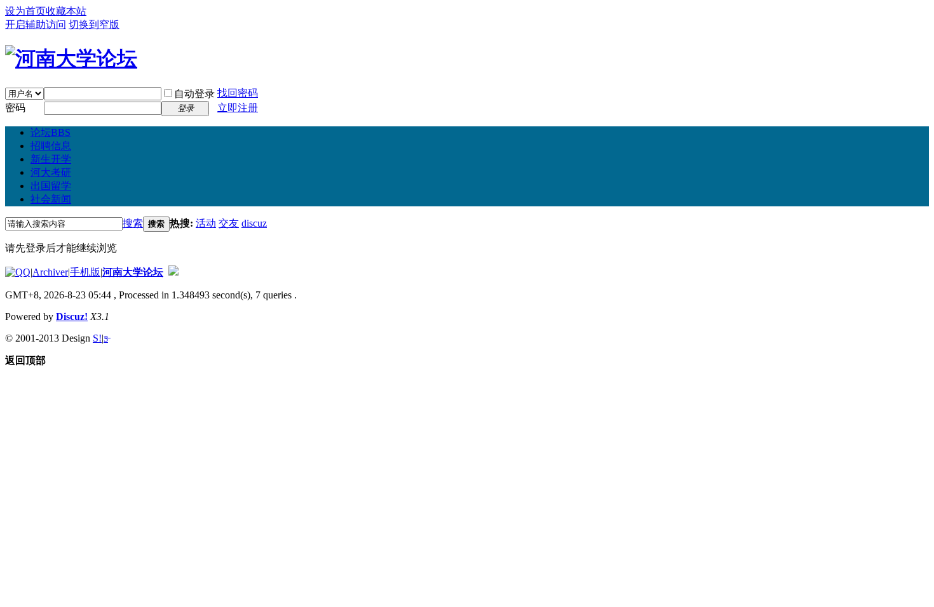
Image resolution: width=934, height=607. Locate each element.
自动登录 (194, 93)
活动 (206, 223)
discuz (254, 223)
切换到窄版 (94, 24)
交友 (229, 223)
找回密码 (237, 93)
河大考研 (50, 172)
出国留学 (50, 185)
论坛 (50, 132)
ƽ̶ (106, 338)
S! (97, 338)
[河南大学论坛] (71, 58)
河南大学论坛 (132, 272)
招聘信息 (50, 145)
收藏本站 (66, 11)
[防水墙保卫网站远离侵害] (173, 272)
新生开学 (50, 159)
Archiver (50, 272)
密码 (15, 107)
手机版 (85, 272)
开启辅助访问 (35, 24)
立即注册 (237, 107)
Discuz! (72, 316)
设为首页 (25, 11)
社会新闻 (50, 199)
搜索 (133, 223)
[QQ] (17, 272)
